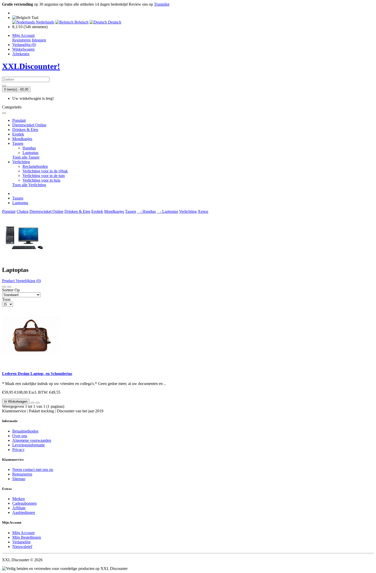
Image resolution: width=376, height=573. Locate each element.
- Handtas (146, 211)
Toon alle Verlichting (29, 185)
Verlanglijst (21, 542)
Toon (6, 299)
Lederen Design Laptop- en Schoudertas (37, 373)
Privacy (18, 449)
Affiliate (19, 508)
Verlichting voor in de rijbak (45, 171)
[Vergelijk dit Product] (38, 402)
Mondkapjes (22, 139)
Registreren (21, 40)
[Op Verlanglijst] (32, 402)
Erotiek (18, 134)
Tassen (17, 143)
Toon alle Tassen (25, 157)
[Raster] (9, 287)
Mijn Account (23, 533)
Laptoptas (30, 152)
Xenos (203, 211)
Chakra (22, 211)
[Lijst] (4, 287)
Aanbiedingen (23, 512)
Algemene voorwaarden (31, 440)
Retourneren (22, 474)
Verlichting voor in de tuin (44, 175)
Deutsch (114, 22)
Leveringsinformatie (28, 445)
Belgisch (81, 22)
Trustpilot (161, 4)
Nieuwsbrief (22, 546)
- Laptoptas (167, 211)
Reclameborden (35, 166)
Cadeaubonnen (24, 503)
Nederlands (44, 22)
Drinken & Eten (25, 129)
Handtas (29, 148)
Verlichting (21, 162)
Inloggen (39, 40)
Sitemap (18, 479)
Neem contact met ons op (32, 469)
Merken (18, 499)
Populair (19, 120)
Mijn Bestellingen (26, 537)
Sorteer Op (11, 290)
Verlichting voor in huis (41, 180)
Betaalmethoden (25, 431)
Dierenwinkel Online (29, 125)
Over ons (19, 436)
